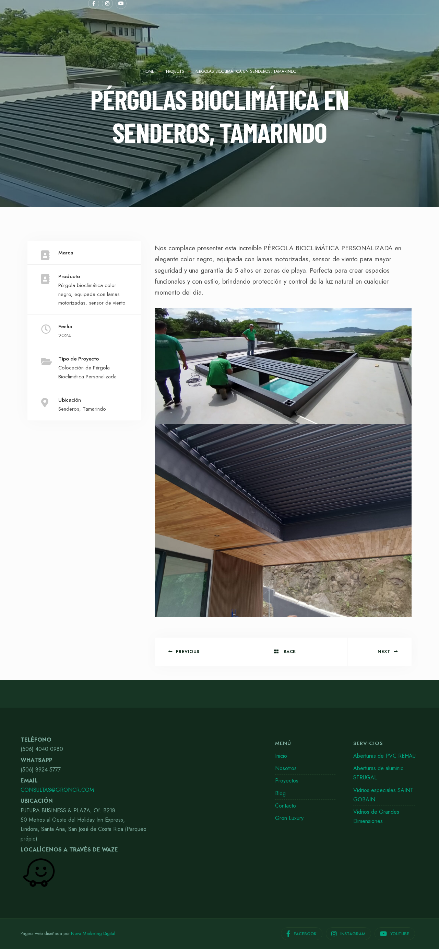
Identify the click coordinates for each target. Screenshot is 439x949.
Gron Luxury (289, 818)
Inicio (281, 756)
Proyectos (286, 781)
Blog (280, 793)
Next (384, 651)
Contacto (285, 806)
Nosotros (286, 768)
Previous (188, 651)
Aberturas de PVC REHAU (384, 756)
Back (289, 651)
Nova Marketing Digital (93, 933)
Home (148, 71)
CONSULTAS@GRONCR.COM (57, 790)
